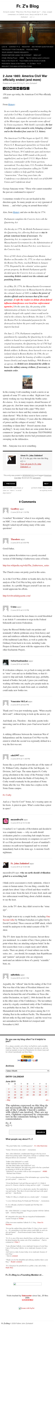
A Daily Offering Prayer (9, 58)
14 (9, 1092)
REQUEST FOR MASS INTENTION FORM (17, 66)
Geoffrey (15, 508)
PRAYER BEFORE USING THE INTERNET (17, 55)
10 (27, 1089)
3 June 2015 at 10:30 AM (20, 866)
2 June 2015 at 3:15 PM (20, 610)
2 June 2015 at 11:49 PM (20, 758)
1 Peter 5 (17, 1242)
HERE (45, 1171)
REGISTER (26, 46)
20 (46, 1092)
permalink (36, 478)
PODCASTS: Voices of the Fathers (14, 63)
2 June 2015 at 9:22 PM (20, 704)
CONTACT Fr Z (14, 46)
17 (27, 1092)
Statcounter (27, 1296)
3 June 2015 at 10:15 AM (20, 823)
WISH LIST (37, 55)
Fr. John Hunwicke (40, 1146)
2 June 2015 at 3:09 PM (20, 542)
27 (46, 1095)
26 (40, 1095)
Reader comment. (16, 1261)
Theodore (15, 539)
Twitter (21, 1218)
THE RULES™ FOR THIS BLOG (13, 49)
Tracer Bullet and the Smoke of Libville (32, 60)
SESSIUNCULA (28, 475)
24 (27, 1095)
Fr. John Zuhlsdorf (30, 83)
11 (34, 1089)
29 (15, 1097)
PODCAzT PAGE (32, 49)
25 (34, 1095)
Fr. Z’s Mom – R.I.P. (34, 63)
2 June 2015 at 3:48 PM (20, 664)
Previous (9, 484)
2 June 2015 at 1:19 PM (20, 512)
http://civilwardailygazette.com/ (16, 595)
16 (21, 1092)
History (11, 104)
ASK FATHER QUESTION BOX (42, 46)
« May (8, 1100)
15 (15, 1092)
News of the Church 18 (9, 60)
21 (9, 1095)
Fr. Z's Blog (27, 6)
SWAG (21, 58)
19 (40, 1092)
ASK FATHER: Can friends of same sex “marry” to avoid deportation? (13, 490)
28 (9, 1097)
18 (34, 1092)
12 (40, 1089)
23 (21, 1095)
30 (21, 1097)
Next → (47, 484)
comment (15, 1256)
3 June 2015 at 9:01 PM (20, 978)
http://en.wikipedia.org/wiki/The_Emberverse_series (26, 565)
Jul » (47, 1100)
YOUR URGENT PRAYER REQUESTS (15, 52)
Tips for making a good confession (38, 58)
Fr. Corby (7, 794)
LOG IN (4, 46)
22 (15, 1095)
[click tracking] (27, 1300)
